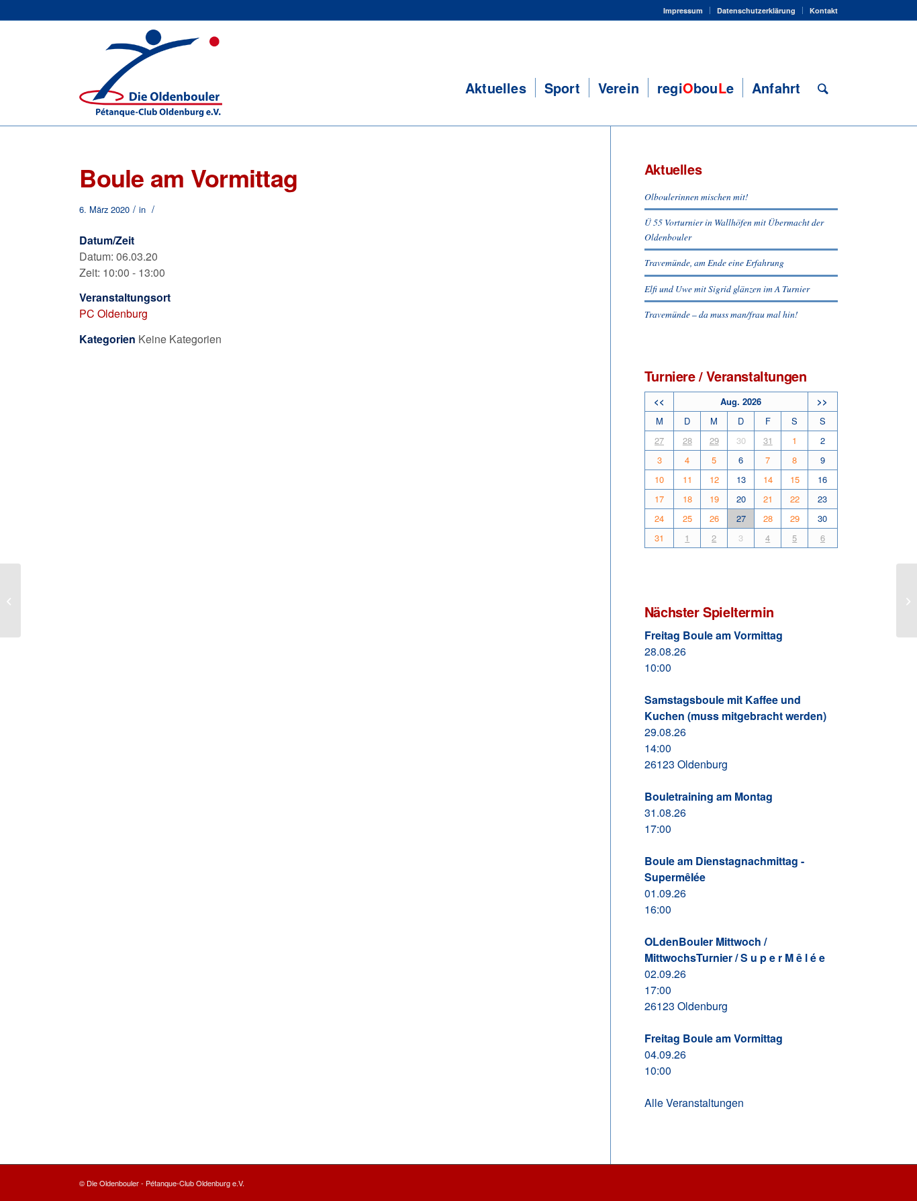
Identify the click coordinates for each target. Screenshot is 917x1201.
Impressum (683, 10)
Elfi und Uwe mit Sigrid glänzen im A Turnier (727, 288)
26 (714, 518)
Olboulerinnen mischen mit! (696, 196)
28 (687, 440)
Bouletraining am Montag (708, 796)
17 (659, 498)
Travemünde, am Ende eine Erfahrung (714, 262)
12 (714, 479)
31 (768, 440)
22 (795, 498)
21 (768, 498)
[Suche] (823, 88)
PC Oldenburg (113, 313)
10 (659, 479)
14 (768, 479)
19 (714, 498)
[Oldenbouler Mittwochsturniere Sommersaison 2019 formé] (10, 600)
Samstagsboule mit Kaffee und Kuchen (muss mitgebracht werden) (735, 707)
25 (687, 518)
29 (714, 440)
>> (822, 401)
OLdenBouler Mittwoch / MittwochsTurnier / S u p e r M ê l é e (734, 949)
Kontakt (824, 10)
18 (687, 498)
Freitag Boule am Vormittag (713, 635)
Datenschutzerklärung (756, 10)
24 (659, 518)
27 (659, 440)
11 (687, 479)
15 (795, 479)
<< (659, 401)
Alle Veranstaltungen (694, 1102)
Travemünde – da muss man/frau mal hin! (721, 314)
